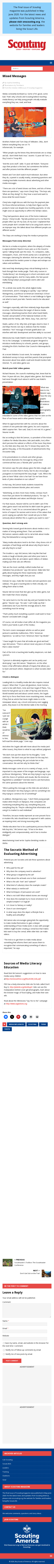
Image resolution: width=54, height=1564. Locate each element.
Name (5, 1321)
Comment (7, 1302)
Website (6, 1335)
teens (43, 1024)
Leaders (6, 1468)
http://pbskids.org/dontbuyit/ (21, 987)
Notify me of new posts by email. (19, 1354)
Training (6, 1472)
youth (7, 1029)
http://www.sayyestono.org (16, 1003)
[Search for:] (27, 68)
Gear (4, 1480)
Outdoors (6, 1476)
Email (5, 1328)
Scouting (32, 1024)
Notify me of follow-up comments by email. (23, 1350)
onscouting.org (17, 1498)
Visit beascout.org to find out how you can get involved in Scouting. (27, 1546)
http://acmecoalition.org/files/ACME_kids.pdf (23, 979)
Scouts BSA (7, 1464)
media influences (16, 1024)
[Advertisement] (27, 1145)
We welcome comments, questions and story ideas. (22, 1513)
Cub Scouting (7, 1460)
